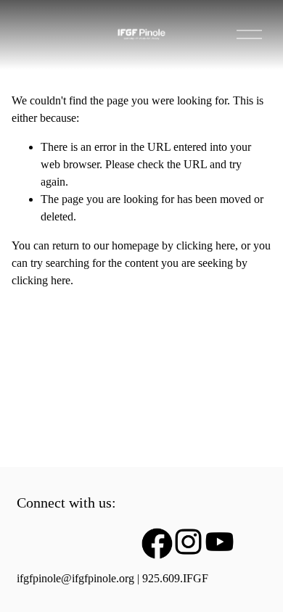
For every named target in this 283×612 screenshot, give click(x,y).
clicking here (205, 245)
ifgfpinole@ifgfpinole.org (75, 578)
